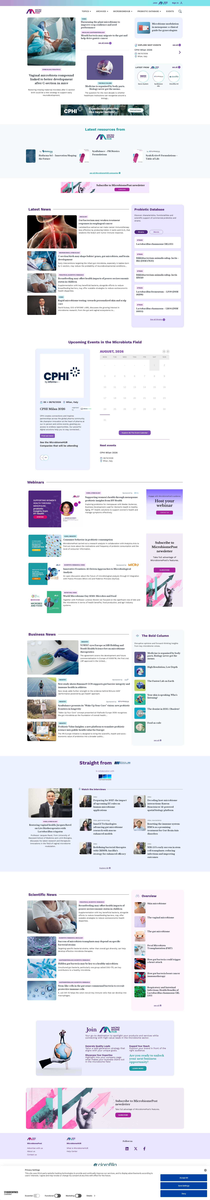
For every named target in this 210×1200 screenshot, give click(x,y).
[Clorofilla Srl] (173, 76)
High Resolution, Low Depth (162, 667)
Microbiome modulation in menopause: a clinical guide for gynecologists (165, 27)
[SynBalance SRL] (158, 76)
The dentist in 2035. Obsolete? (163, 709)
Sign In (175, 3)
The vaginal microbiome (160, 917)
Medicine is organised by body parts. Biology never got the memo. (163, 656)
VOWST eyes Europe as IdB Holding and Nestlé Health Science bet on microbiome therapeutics (102, 648)
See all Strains (156, 319)
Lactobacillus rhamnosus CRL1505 (154, 244)
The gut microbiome (158, 931)
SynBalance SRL (158, 85)
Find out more (47, 436)
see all (175, 45)
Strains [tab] (141, 232)
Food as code (154, 723)
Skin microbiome (156, 903)
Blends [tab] (156, 232)
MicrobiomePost (34, 1143)
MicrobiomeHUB (74, 1143)
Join (155, 3)
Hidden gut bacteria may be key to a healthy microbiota (88, 963)
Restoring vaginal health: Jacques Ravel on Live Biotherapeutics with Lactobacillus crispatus (50, 828)
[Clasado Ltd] (126, 679)
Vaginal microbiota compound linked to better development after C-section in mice (51, 79)
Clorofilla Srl (174, 84)
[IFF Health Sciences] (136, 493)
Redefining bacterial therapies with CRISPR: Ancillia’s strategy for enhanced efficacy (109, 850)
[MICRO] (133, 565)
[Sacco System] (143, 76)
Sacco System (143, 84)
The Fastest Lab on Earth (160, 681)
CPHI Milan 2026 (143, 50)
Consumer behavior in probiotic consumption (88, 539)
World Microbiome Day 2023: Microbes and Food (89, 596)
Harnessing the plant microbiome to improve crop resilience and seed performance (100, 25)
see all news (103, 43)
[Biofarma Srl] (45, 151)
